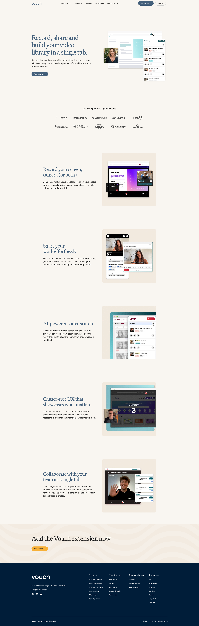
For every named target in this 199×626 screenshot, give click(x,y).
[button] (66, 3)
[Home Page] (36, 3)
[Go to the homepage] (41, 576)
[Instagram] (33, 594)
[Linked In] (37, 594)
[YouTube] (41, 594)
